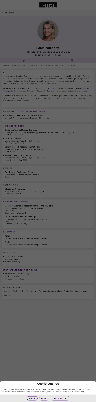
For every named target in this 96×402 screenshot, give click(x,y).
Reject (44, 398)
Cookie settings (60, 398)
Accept (32, 398)
